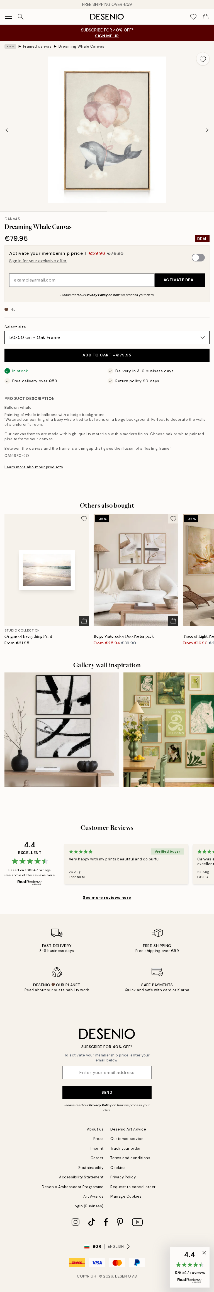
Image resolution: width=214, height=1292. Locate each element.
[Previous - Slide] (6, 130)
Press (98, 1138)
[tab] (53, 210)
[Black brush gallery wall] (61, 729)
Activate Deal (180, 279)
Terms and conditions (130, 1158)
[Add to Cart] (84, 621)
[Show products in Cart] (206, 16)
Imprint (97, 1148)
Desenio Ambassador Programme (73, 1187)
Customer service (127, 1138)
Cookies (118, 1167)
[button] (190, 1267)
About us (95, 1129)
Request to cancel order (133, 1187)
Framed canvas (37, 46)
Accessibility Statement (81, 1177)
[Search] (20, 16)
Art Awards (93, 1196)
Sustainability (91, 1167)
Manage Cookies (126, 1196)
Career (97, 1158)
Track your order (125, 1148)
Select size (15, 326)
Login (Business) (88, 1206)
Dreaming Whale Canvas (81, 46)
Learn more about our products (33, 467)
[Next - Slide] (207, 130)
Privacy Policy (96, 295)
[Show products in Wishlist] (193, 16)
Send (106, 1092)
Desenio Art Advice (128, 1129)
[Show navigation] (8, 16)
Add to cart (106, 355)
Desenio (123, 1276)
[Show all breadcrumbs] (10, 46)
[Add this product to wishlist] (203, 58)
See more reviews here (107, 897)
